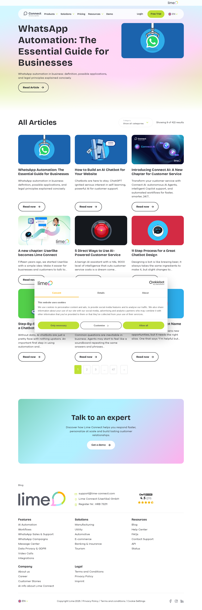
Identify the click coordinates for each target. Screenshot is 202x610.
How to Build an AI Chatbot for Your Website (100, 172)
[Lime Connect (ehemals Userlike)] (157, 499)
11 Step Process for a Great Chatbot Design (153, 253)
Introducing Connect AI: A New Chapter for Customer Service (157, 172)
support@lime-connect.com (97, 493)
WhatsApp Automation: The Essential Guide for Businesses (63, 45)
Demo (109, 14)
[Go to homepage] (32, 14)
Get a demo (98, 444)
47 (113, 369)
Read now (34, 208)
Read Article (31, 89)
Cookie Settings (136, 601)
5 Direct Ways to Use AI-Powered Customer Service (98, 253)
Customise (99, 325)
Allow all (143, 325)
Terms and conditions (113, 601)
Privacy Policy (90, 601)
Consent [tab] (56, 292)
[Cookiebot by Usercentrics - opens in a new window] (151, 283)
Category (127, 120)
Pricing (81, 14)
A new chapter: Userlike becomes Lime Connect (38, 253)
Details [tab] (101, 292)
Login (140, 14)
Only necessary (59, 325)
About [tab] (145, 292)
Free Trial (156, 14)
